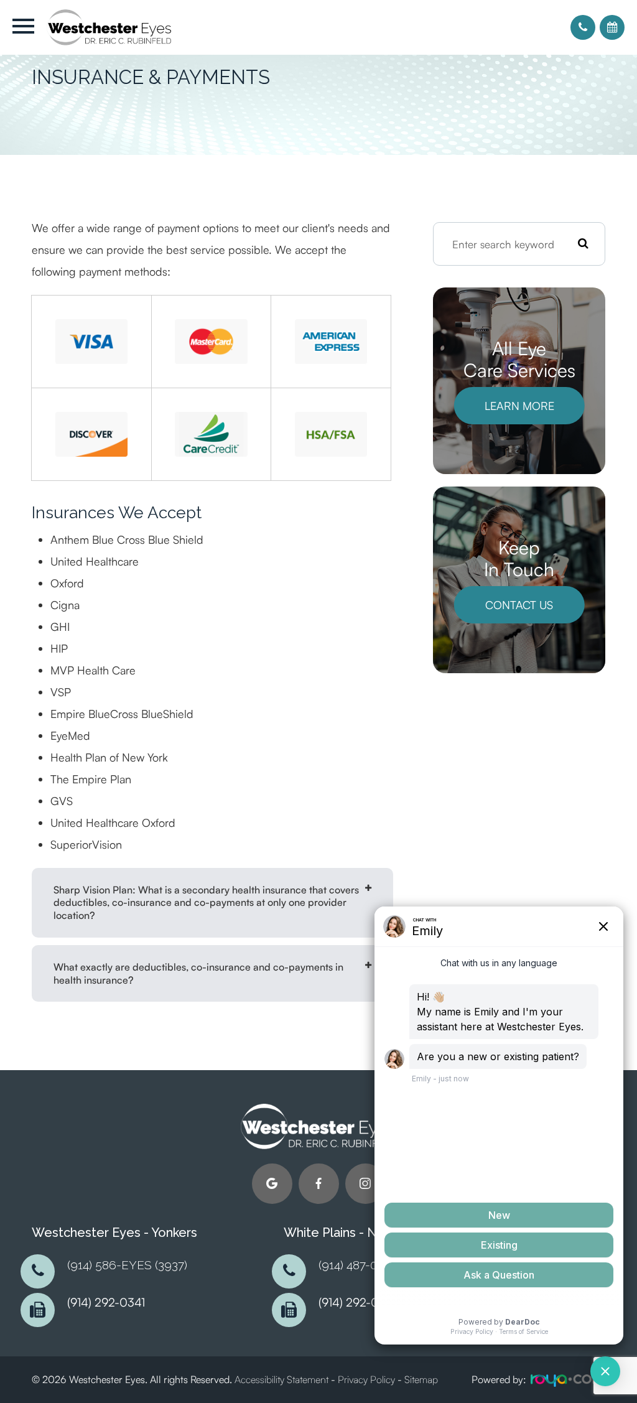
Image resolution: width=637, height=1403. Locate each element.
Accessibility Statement (281, 1379)
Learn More (519, 406)
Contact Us (519, 605)
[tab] (212, 903)
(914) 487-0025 (357, 1265)
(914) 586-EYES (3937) (127, 1265)
